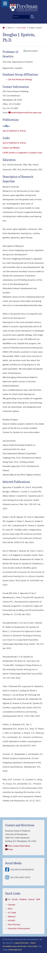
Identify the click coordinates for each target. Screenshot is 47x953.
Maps (10, 849)
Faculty (15, 899)
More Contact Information (19, 846)
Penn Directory (14, 925)
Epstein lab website (11, 148)
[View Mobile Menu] (5, 4)
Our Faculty (21, 28)
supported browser (21, 943)
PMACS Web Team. (15, 950)
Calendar (11, 905)
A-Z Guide (12, 913)
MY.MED (11, 921)
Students (23, 899)
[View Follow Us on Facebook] (7, 869)
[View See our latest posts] (7, 877)
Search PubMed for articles (14, 143)
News (10, 909)
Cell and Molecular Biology (20, 79)
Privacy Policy (32, 946)
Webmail (11, 917)
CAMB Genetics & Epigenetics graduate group (22, 153)
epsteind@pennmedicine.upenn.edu (26, 113)
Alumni (31, 899)
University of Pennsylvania (19, 929)
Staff (38, 899)
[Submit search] (32, 17)
